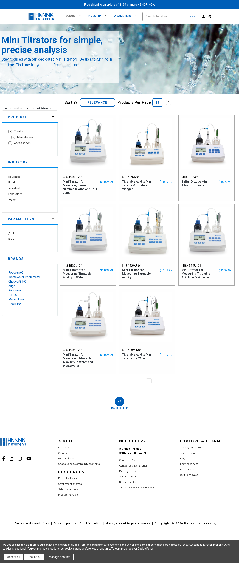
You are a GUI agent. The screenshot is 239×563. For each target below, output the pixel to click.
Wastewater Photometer (24, 277)
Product (70, 16)
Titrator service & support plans (136, 487)
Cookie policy (91, 523)
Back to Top (119, 408)
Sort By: (71, 102)
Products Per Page (134, 102)
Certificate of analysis (70, 483)
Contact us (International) (133, 465)
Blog (182, 458)
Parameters (122, 16)
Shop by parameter (190, 447)
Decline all (34, 557)
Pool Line (14, 304)
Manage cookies (59, 557)
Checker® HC (17, 281)
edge (11, 286)
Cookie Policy (145, 548)
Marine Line (16, 299)
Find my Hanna (127, 471)
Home (8, 108)
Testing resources (189, 453)
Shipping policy (127, 476)
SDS (192, 16)
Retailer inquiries (128, 482)
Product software (67, 478)
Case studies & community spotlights (79, 463)
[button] (30, 116)
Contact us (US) (128, 460)
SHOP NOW (147, 4)
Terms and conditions (32, 523)
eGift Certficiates (189, 474)
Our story (63, 447)
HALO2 (13, 295)
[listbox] (97, 102)
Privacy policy (65, 523)
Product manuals (68, 494)
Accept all (13, 557)
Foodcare (14, 290)
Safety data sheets (68, 489)
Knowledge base (189, 463)
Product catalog (189, 469)
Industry (95, 16)
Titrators (29, 108)
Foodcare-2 (16, 272)
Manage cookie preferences (128, 523)
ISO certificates (66, 458)
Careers (62, 453)
